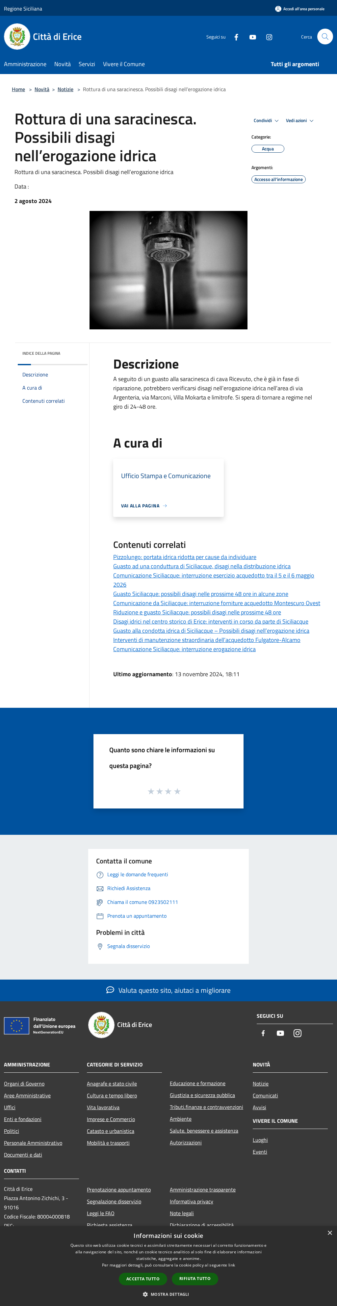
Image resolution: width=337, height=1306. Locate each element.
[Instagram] (266, 36)
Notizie (65, 89)
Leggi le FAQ (101, 1213)
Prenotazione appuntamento (119, 1189)
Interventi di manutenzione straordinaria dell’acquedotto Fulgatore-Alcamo (206, 639)
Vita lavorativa (103, 1107)
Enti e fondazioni (22, 1119)
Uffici (9, 1107)
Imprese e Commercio (111, 1119)
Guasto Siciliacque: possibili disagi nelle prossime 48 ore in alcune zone (200, 593)
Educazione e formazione (197, 1083)
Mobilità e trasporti (108, 1143)
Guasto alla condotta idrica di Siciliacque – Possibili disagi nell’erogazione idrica (211, 630)
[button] (168, 1294)
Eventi (260, 1152)
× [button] (329, 1233)
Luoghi (260, 1140)
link (231, 1265)
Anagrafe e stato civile (112, 1084)
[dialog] (168, 1266)
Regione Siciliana (23, 9)
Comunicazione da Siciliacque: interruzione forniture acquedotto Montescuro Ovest (216, 603)
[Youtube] (250, 36)
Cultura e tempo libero (112, 1095)
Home (18, 89)
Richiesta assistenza (109, 1225)
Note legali (182, 1213)
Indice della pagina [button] (41, 353)
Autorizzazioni (186, 1142)
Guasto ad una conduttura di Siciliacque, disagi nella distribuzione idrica (202, 566)
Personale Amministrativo (33, 1143)
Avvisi (259, 1107)
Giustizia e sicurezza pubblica (202, 1095)
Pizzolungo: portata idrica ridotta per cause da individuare (184, 556)
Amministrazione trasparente (203, 1189)
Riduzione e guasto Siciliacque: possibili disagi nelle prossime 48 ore (197, 612)
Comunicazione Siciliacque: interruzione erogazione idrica (184, 649)
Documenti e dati (23, 1155)
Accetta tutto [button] (143, 1279)
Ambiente (181, 1119)
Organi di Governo (24, 1084)
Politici (11, 1131)
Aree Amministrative (27, 1095)
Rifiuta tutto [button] (195, 1278)
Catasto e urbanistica (110, 1131)
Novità (42, 89)
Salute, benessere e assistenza (204, 1131)
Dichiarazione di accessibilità (202, 1225)
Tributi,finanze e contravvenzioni (206, 1107)
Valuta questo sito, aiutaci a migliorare (174, 990)
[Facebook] (233, 36)
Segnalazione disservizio (114, 1201)
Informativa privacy (191, 1201)
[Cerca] (325, 36)
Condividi (263, 120)
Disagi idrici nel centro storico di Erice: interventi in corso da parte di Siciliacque (210, 621)
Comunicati (265, 1095)
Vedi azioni (297, 120)
